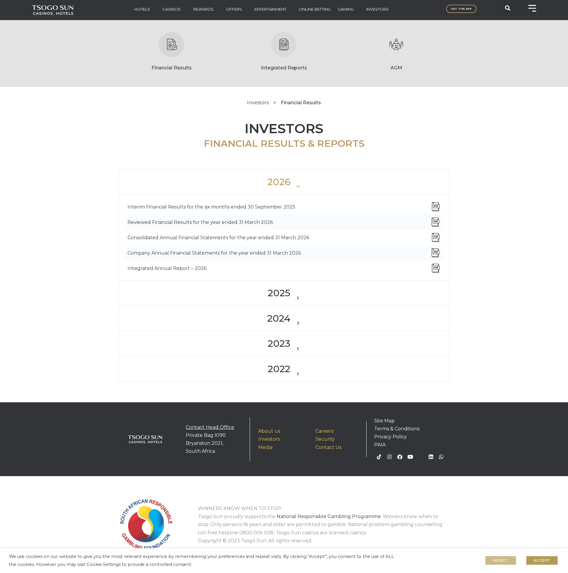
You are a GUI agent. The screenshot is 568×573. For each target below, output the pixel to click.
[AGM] (396, 44)
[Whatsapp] (441, 457)
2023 (279, 343)
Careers (324, 431)
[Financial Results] (171, 44)
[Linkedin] (431, 457)
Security (325, 439)
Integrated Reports (284, 68)
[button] (508, 8)
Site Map (384, 421)
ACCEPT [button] (542, 560)
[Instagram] (390, 457)
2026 (279, 182)
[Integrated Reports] (283, 44)
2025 (279, 293)
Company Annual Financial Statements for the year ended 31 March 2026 (214, 253)
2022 (279, 369)
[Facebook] (400, 457)
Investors (258, 102)
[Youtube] (410, 457)
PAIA (379, 444)
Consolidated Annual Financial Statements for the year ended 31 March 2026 (218, 237)
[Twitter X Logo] (421, 457)
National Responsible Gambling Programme (329, 516)
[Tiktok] (379, 457)
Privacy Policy (390, 436)
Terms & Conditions (396, 429)
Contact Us (328, 447)
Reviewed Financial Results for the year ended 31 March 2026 (200, 222)
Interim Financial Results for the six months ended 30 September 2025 (211, 207)
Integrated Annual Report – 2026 (167, 268)
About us (269, 431)
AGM (396, 68)
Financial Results (171, 68)
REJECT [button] (501, 560)
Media (265, 447)
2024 (279, 318)
